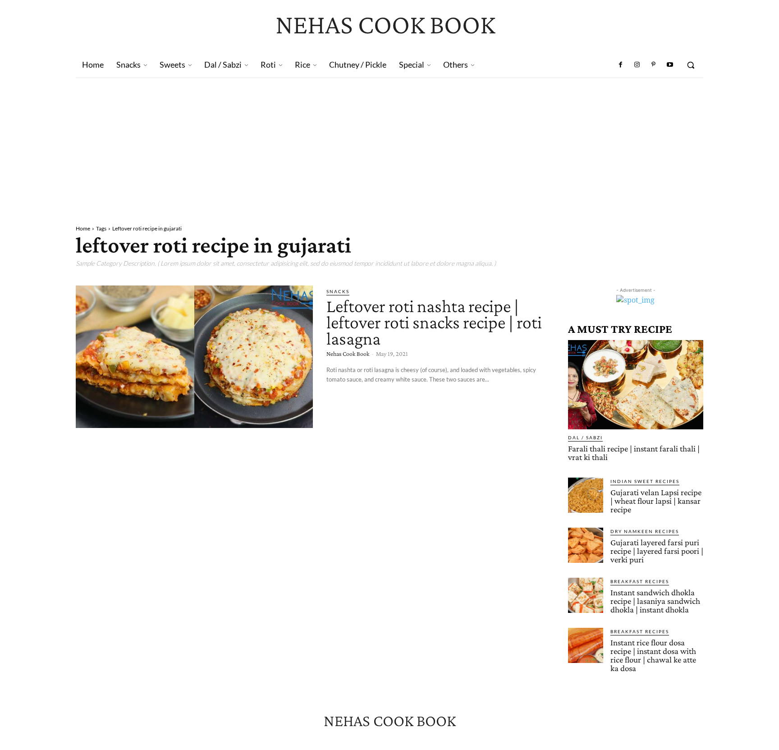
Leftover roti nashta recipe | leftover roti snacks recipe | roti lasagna (434, 322)
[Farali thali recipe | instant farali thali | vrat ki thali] (635, 384)
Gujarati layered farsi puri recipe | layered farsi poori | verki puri (656, 551)
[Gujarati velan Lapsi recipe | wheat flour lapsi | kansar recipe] (585, 495)
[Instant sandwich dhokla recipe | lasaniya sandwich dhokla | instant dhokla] (585, 595)
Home (83, 228)
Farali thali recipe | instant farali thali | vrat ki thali (634, 453)
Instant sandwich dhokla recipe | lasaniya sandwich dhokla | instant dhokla (655, 601)
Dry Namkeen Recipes (644, 531)
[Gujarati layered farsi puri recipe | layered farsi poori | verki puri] (585, 545)
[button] (690, 65)
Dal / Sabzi (585, 437)
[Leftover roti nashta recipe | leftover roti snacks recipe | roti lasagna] (194, 356)
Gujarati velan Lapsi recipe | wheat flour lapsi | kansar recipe (655, 501)
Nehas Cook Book (347, 353)
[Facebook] (621, 65)
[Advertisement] (389, 146)
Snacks (337, 291)
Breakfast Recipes (639, 581)
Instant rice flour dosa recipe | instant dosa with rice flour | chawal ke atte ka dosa (653, 655)
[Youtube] (670, 65)
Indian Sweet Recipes (644, 481)
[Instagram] (637, 65)
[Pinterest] (653, 65)
